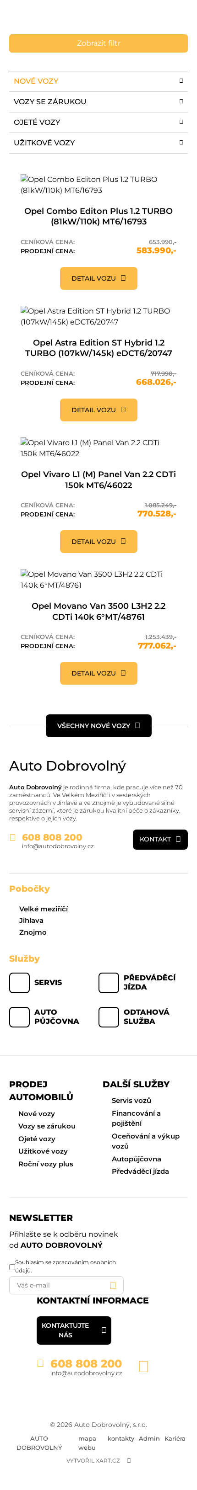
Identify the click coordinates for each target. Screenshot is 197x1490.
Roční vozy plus (45, 1164)
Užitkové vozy (43, 1151)
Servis (48, 982)
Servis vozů (131, 1100)
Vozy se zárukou (47, 1126)
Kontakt (155, 839)
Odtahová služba (147, 1017)
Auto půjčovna (56, 1017)
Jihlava (31, 920)
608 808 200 (52, 837)
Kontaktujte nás (65, 1330)
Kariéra (175, 1438)
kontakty (121, 1438)
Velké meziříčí (43, 909)
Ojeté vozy (36, 1138)
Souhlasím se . (65, 1266)
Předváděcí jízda (149, 982)
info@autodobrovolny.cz (58, 846)
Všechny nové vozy (93, 726)
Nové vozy (36, 1113)
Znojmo (33, 932)
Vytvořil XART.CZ (93, 1460)
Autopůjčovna (136, 1159)
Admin (149, 1438)
